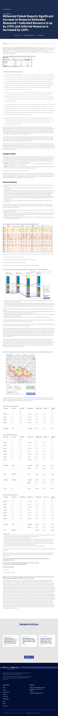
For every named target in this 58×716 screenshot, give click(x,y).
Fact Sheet (5, 697)
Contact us (5, 706)
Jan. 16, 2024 (28, 141)
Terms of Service (37, 713)
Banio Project (6, 692)
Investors (5, 694)
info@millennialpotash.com (36, 693)
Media (4, 703)
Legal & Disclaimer (29, 713)
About (4, 690)
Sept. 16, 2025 (20, 134)
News (4, 701)
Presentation (6, 699)
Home (4, 687)
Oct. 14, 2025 (27, 134)
